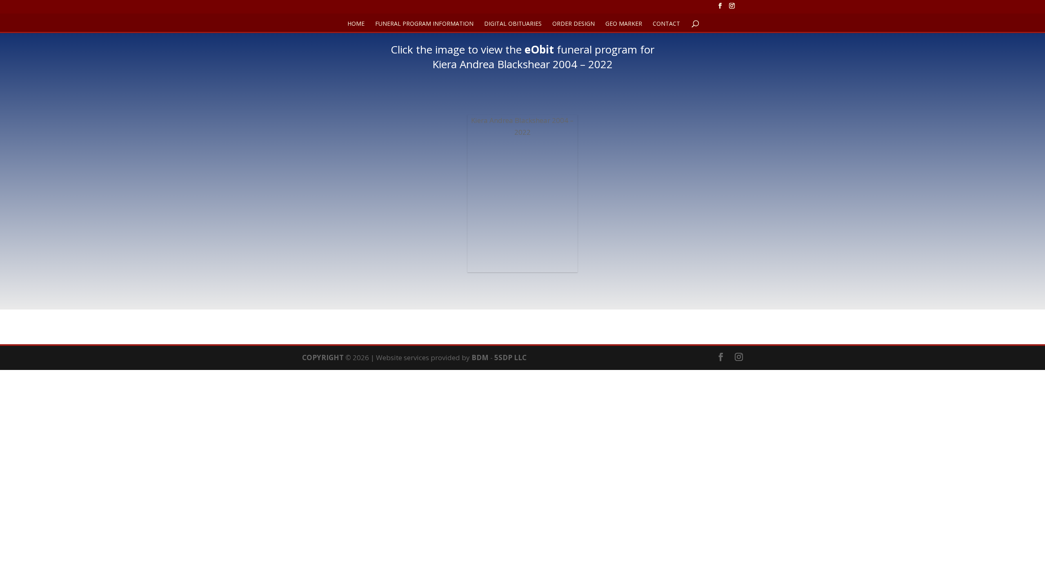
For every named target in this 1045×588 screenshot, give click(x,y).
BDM (480, 357)
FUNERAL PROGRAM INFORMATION (424, 24)
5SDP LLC (510, 357)
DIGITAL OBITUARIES (513, 24)
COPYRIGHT (323, 357)
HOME (356, 24)
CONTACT (666, 24)
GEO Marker (623, 24)
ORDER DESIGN (573, 24)
